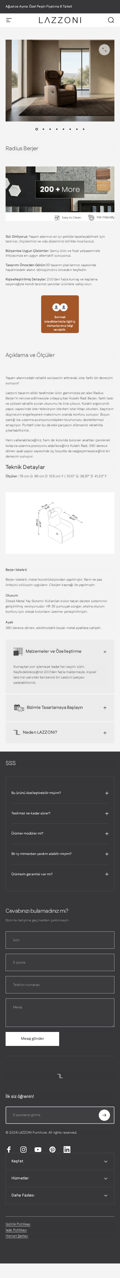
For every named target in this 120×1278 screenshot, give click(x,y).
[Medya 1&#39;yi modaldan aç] (104, 49)
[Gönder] (104, 1115)
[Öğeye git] (36, 129)
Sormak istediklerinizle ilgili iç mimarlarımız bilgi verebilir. (60, 323)
